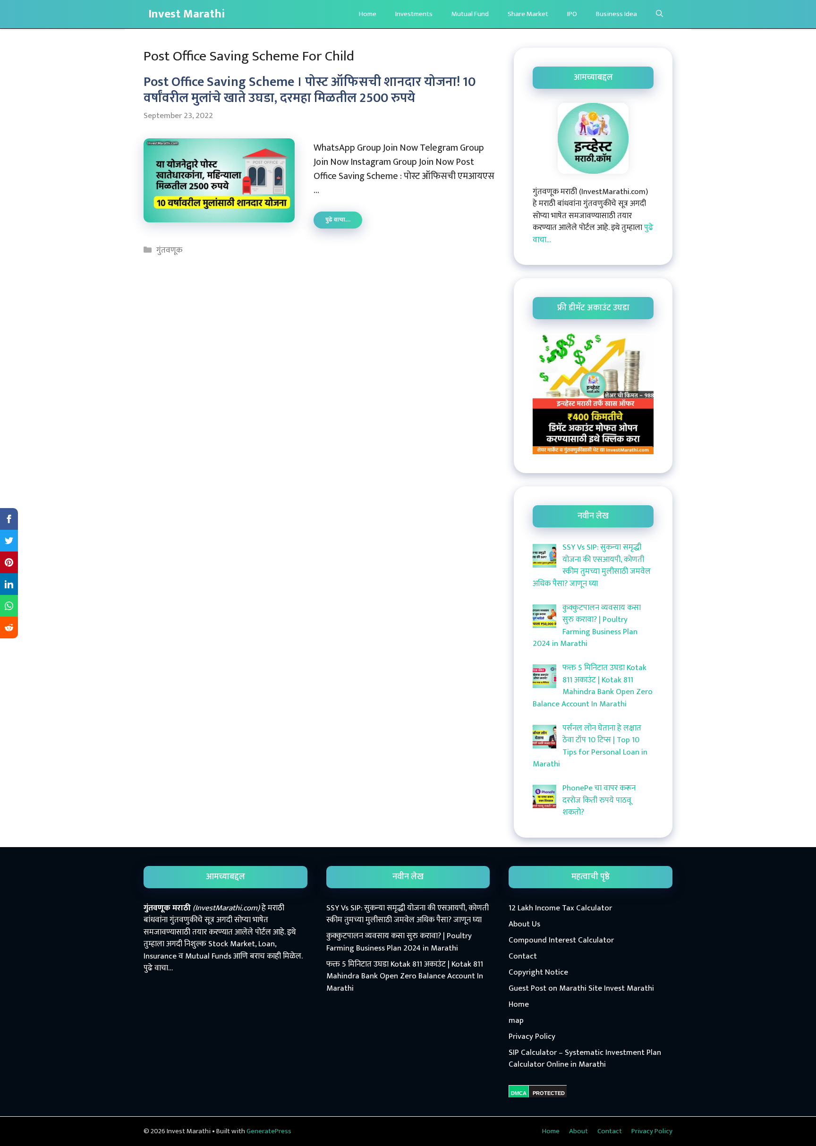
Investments (414, 14)
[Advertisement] (408, 1066)
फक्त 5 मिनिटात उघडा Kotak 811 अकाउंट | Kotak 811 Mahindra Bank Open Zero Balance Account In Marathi (404, 976)
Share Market (528, 14)
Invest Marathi (186, 14)
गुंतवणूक (169, 250)
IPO (572, 14)
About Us (524, 924)
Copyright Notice (538, 972)
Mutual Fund (470, 14)
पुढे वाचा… (343, 221)
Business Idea (616, 14)
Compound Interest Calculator (561, 940)
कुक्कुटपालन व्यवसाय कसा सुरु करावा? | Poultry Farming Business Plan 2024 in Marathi (399, 942)
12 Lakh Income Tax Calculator (560, 908)
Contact (523, 956)
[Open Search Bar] (659, 14)
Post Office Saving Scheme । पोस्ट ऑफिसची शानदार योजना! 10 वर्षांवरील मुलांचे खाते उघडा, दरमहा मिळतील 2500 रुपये (310, 90)
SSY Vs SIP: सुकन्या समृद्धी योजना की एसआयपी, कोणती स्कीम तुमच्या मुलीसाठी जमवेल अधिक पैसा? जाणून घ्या (407, 914)
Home (367, 14)
